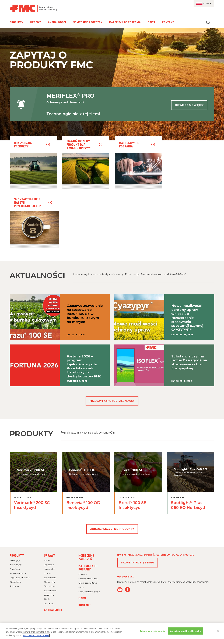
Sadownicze (50, 577)
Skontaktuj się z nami (137, 562)
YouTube (120, 589)
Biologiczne (15, 582)
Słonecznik (49, 582)
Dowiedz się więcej (189, 105)
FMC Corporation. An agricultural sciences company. (33, 8)
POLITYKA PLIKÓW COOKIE (36, 635)
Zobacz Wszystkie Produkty (112, 528)
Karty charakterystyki (89, 591)
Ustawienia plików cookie (152, 630)
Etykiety (82, 574)
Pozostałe (14, 586)
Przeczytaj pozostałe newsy (112, 401)
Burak (47, 560)
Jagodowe (49, 564)
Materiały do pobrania (87, 567)
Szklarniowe (50, 590)
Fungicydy (15, 569)
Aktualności (53, 610)
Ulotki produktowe (87, 582)
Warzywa (49, 595)
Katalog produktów (88, 578)
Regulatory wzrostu (20, 577)
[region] (112, 631)
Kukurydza (49, 569)
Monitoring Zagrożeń (86, 557)
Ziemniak (49, 603)
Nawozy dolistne (18, 573)
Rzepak (48, 573)
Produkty (17, 555)
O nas (82, 598)
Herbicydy (15, 560)
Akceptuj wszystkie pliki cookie (185, 630)
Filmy (81, 587)
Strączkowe (50, 586)
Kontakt (84, 605)
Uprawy (49, 555)
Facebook (127, 589)
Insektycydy (16, 564)
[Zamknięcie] (218, 631)
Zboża (47, 599)
